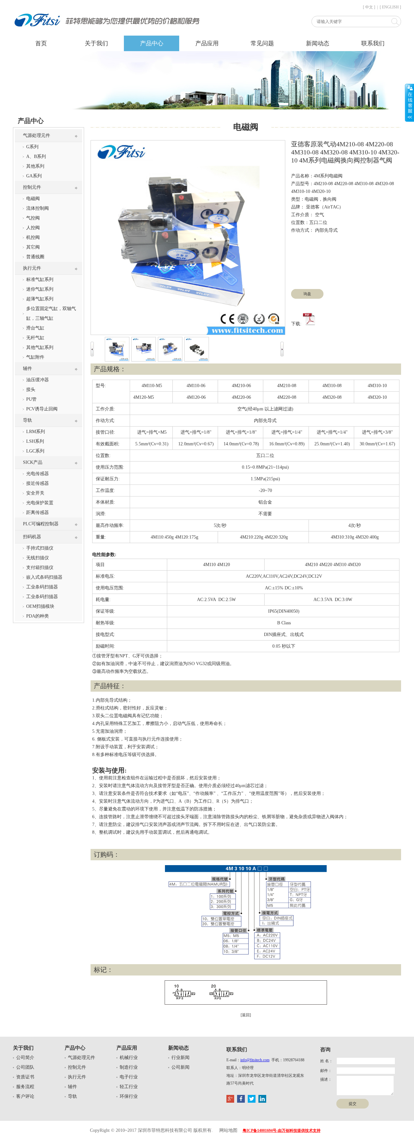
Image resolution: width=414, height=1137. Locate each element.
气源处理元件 (36, 135)
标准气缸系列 (39, 279)
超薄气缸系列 (39, 298)
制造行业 (129, 1067)
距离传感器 (37, 512)
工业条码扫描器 (42, 587)
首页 (41, 43)
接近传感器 (37, 483)
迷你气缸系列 (39, 289)
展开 (409, 103)
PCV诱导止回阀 (42, 409)
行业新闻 (180, 1057)
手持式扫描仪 (39, 548)
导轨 (27, 420)
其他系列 (35, 166)
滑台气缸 (35, 328)
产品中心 (151, 43)
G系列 (32, 146)
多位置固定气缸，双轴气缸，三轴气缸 (51, 313)
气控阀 (33, 218)
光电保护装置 (39, 502)
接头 (30, 389)
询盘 (307, 294)
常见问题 (262, 43)
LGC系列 (35, 451)
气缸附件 (35, 357)
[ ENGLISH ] (390, 7)
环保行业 (129, 1096)
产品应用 (207, 43)
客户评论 (25, 1096)
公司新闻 (180, 1067)
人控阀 (33, 227)
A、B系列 (36, 156)
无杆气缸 (35, 337)
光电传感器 (37, 473)
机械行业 (129, 1057)
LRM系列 (35, 431)
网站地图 (228, 1130)
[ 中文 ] (369, 7)
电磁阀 (33, 198)
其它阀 (33, 247)
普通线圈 (35, 256)
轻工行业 (129, 1086)
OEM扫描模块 (40, 606)
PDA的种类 (37, 616)
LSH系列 (35, 441)
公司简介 (25, 1057)
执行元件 (32, 268)
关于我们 (96, 43)
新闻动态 (317, 43)
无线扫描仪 (37, 557)
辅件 (27, 368)
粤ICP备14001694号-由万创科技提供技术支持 (282, 1130)
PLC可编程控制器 (41, 523)
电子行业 (129, 1077)
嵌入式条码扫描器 (44, 577)
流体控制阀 (37, 208)
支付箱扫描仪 (39, 567)
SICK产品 (32, 462)
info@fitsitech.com (254, 1060)
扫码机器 (32, 536)
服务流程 (25, 1086)
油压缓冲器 (37, 379)
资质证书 (25, 1077)
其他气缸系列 (39, 347)
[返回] (246, 1015)
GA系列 (34, 175)
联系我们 (373, 43)
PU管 (31, 399)
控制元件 (32, 187)
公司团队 (25, 1067)
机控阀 (33, 237)
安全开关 (35, 493)
